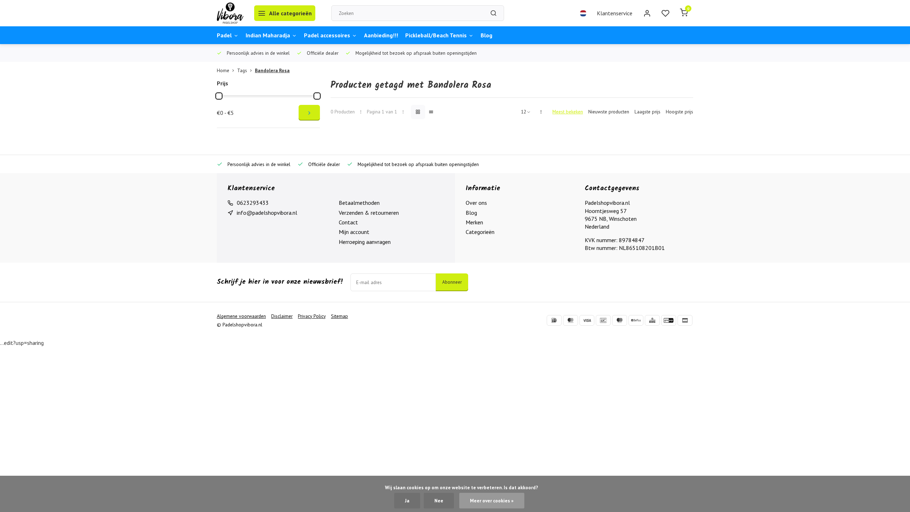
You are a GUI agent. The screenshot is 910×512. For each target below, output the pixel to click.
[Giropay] (668, 320)
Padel (224, 35)
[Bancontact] (603, 320)
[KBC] (652, 320)
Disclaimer (282, 316)
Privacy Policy (312, 316)
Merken (474, 222)
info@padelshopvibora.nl (267, 212)
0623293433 (253, 202)
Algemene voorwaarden (241, 316)
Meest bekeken (567, 111)
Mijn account (354, 231)
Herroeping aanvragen (365, 241)
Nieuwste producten (608, 111)
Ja (407, 500)
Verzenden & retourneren (369, 212)
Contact (348, 222)
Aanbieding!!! (381, 35)
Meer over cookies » (492, 500)
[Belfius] (635, 320)
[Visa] (586, 320)
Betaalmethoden (359, 202)
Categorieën (480, 231)
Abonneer (452, 282)
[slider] (219, 96)
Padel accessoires (327, 35)
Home (223, 70)
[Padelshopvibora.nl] (230, 13)
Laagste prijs (647, 111)
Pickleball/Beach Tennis (436, 35)
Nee (438, 500)
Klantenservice (614, 13)
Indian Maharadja (268, 35)
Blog (486, 35)
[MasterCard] (570, 320)
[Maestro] (619, 320)
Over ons (476, 202)
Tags (242, 70)
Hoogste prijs (679, 111)
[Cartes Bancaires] (685, 320)
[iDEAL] (554, 320)
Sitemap (339, 316)
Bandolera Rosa (272, 70)
